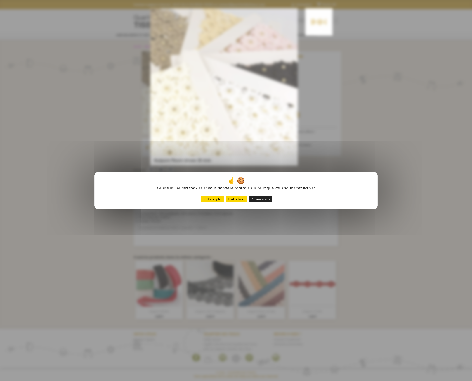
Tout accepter (212, 199)
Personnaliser (260, 199)
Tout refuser (236, 199)
